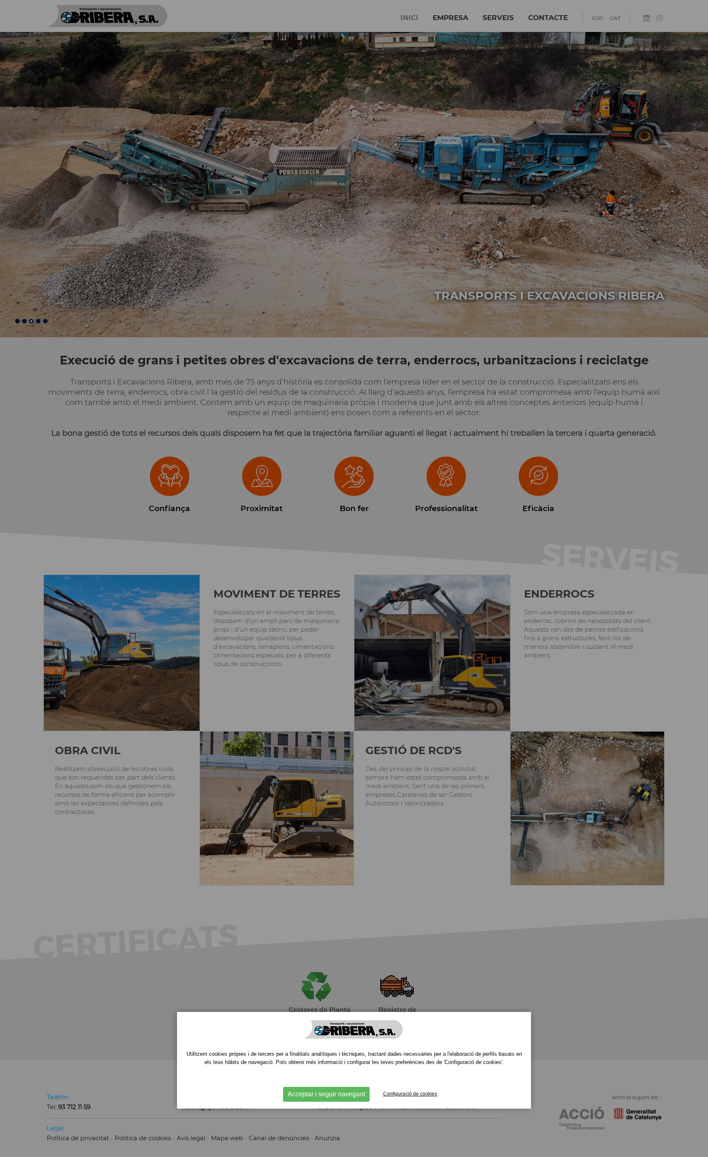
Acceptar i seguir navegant (326, 1094)
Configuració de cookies (410, 1094)
